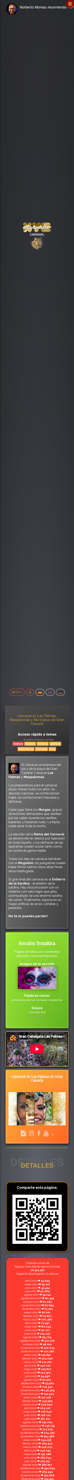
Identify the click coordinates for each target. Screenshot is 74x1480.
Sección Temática (37, 943)
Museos (30, 743)
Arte (52, 749)
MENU (18, 692)
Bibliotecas (26, 749)
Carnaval (41, 749)
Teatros (42, 743)
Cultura (18, 743)
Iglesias (55, 743)
